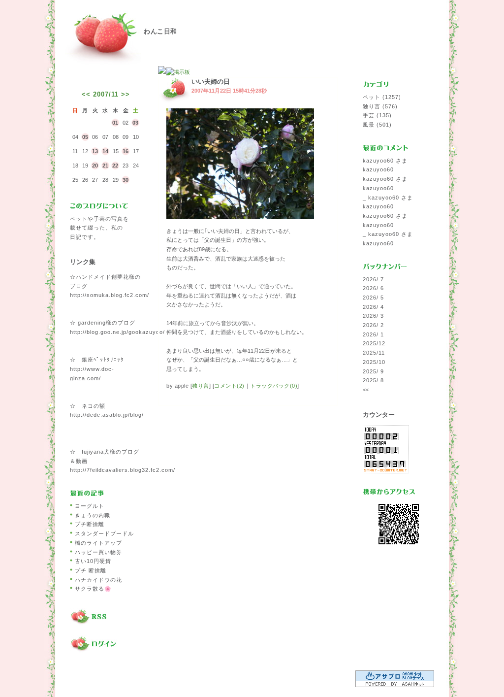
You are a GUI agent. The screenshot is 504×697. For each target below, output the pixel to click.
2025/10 (374, 362)
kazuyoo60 (378, 169)
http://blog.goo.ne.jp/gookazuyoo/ (117, 332)
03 (135, 123)
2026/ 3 (373, 316)
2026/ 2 (373, 325)
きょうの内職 (92, 515)
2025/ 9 (373, 371)
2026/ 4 (373, 307)
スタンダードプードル (104, 533)
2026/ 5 (373, 297)
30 (125, 180)
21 (105, 165)
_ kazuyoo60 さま (388, 197)
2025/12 (374, 343)
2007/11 (106, 94)
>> (125, 94)
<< (86, 94)
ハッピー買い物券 (98, 552)
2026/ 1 (373, 334)
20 (95, 165)
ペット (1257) (382, 97)
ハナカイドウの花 (98, 580)
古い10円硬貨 (93, 561)
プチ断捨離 (89, 524)
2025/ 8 (373, 380)
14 (105, 151)
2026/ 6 (373, 288)
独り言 (200, 386)
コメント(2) (229, 386)
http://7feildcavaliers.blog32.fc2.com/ (122, 470)
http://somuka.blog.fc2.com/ (109, 295)
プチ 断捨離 (90, 570)
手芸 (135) (377, 115)
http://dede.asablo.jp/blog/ (107, 415)
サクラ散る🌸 (93, 589)
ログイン (105, 644)
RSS (105, 617)
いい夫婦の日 (210, 81)
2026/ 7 (373, 279)
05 (85, 137)
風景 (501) (377, 125)
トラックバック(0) (273, 386)
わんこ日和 (160, 31)
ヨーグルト (89, 506)
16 (125, 151)
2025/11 (374, 353)
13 (95, 151)
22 (115, 165)
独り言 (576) (380, 106)
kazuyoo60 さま (385, 161)
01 (115, 123)
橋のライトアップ (98, 543)
